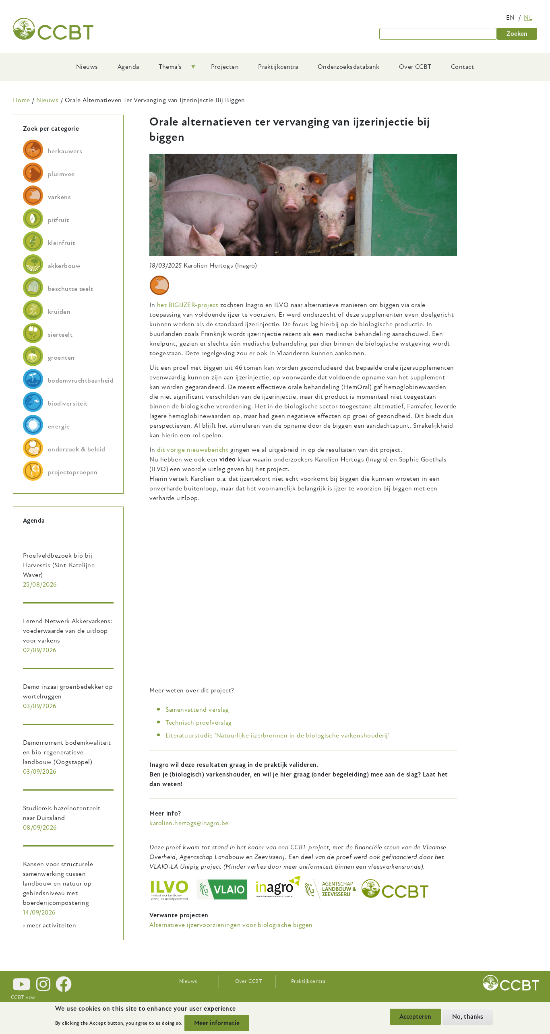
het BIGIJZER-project (188, 305)
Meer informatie (217, 1023)
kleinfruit (61, 243)
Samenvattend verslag (197, 710)
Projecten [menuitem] (225, 67)
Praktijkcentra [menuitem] (278, 67)
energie (59, 426)
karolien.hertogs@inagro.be (188, 823)
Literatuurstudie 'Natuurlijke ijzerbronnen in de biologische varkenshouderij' (277, 735)
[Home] (53, 29)
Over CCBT (248, 981)
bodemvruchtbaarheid (81, 381)
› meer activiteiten (49, 925)
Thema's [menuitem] (165, 69)
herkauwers (65, 151)
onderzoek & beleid (76, 449)
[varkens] (159, 285)
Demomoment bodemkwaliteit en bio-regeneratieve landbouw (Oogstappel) (67, 752)
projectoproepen (72, 472)
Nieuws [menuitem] (87, 67)
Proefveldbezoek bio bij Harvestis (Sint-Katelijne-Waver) (60, 565)
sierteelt (60, 335)
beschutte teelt (70, 289)
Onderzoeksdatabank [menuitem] (349, 67)
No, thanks (467, 1017)
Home (21, 100)
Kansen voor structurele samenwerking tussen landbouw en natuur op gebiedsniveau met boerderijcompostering (58, 883)
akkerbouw (64, 266)
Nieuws (47, 100)
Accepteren (415, 1017)
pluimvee (61, 174)
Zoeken (517, 34)
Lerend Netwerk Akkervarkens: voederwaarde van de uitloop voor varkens (67, 631)
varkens (59, 197)
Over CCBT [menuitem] (415, 67)
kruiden (59, 312)
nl (528, 18)
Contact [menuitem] (462, 67)
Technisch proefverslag (198, 723)
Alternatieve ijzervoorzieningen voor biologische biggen (230, 925)
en (510, 18)
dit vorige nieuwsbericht (193, 450)
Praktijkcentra (308, 981)
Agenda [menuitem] (128, 67)
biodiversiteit (68, 404)
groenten (61, 358)
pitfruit (58, 220)
